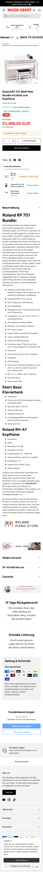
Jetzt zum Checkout (21, 148)
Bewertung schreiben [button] (21, 726)
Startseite (5, 44)
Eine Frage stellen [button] (21, 732)
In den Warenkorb (29, 141)
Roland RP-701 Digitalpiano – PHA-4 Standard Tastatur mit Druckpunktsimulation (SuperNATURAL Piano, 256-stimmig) (14, 174)
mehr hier (9, 792)
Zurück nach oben (21, 761)
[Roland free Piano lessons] (21, 544)
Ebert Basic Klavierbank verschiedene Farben (15, 192)
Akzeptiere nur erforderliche (21, 866)
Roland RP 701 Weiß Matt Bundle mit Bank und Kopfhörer (20, 45)
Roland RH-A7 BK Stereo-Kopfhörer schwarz (17, 185)
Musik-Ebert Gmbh (9, 103)
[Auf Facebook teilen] (14, 160)
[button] (39, 10)
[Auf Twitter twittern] (10, 160)
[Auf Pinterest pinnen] (19, 160)
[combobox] (21, 15)
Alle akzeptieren (21, 860)
